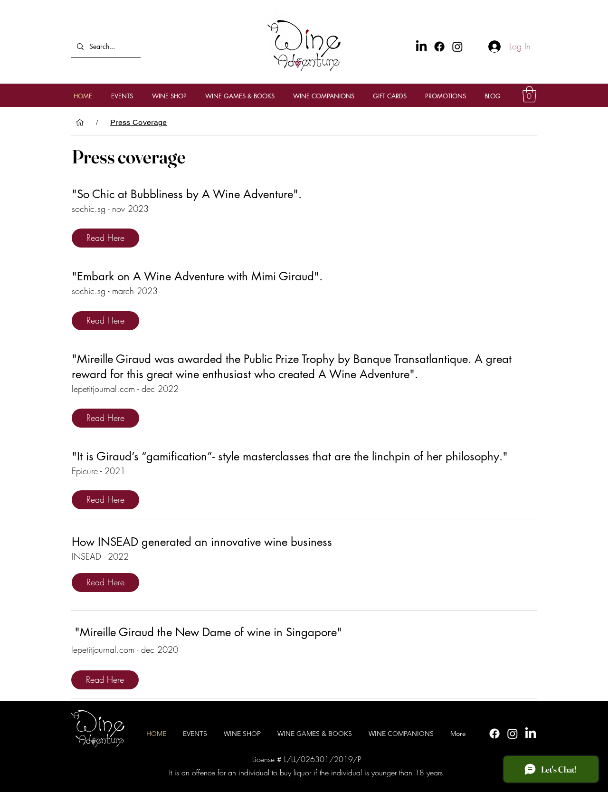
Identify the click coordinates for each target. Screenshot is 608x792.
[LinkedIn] (530, 733)
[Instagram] (457, 46)
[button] (529, 94)
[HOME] (79, 122)
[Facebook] (439, 46)
